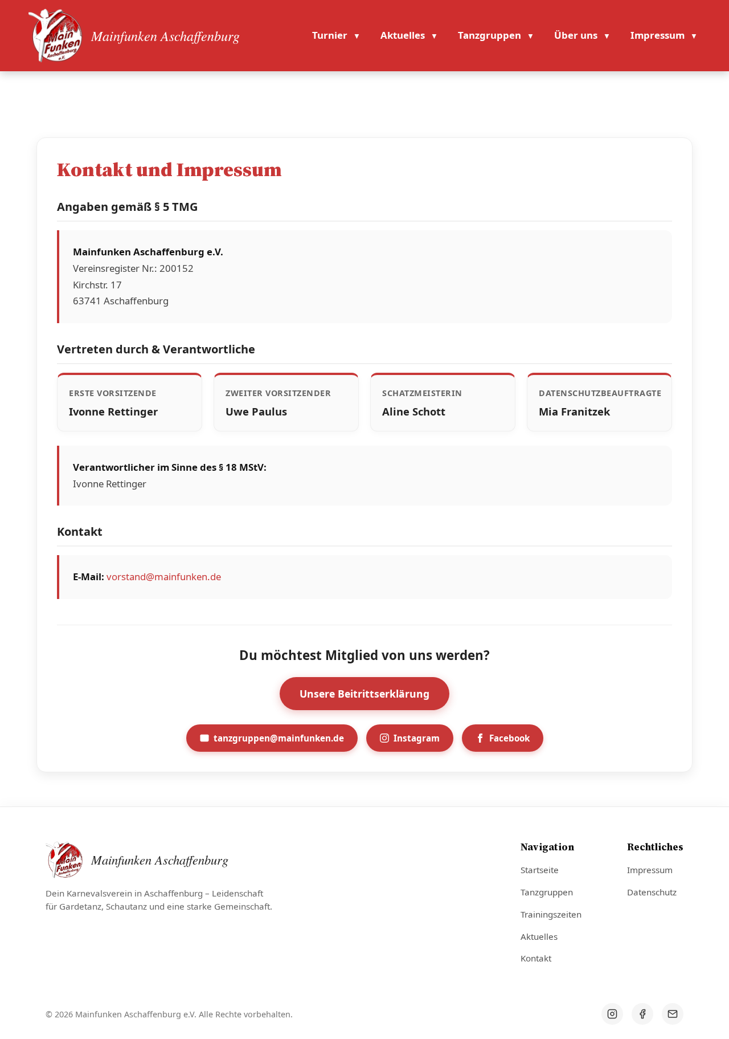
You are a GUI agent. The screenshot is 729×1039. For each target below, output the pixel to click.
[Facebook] (642, 1014)
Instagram (417, 738)
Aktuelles (402, 35)
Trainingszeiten (551, 914)
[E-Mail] (672, 1014)
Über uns (575, 35)
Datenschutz (652, 892)
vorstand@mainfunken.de (164, 576)
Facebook (509, 738)
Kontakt (536, 958)
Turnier (329, 35)
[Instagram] (612, 1014)
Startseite (540, 869)
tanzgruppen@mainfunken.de (279, 738)
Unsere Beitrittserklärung (364, 693)
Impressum (657, 35)
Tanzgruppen (489, 35)
